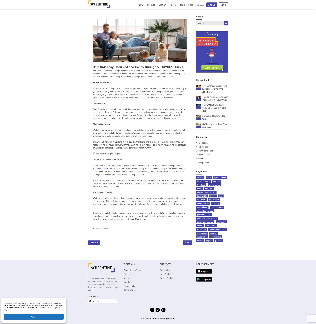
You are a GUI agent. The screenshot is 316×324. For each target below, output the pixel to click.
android (200, 177)
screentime (201, 229)
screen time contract (218, 229)
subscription (202, 237)
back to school (220, 177)
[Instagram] (163, 310)
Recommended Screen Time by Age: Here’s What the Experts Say (214, 88)
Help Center (165, 274)
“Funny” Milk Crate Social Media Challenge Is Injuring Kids (214, 107)
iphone (213, 196)
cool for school (214, 185)
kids (220, 196)
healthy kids (202, 196)
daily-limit (209, 188)
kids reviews (214, 199)
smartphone (202, 233)
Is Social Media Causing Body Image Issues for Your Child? (215, 98)
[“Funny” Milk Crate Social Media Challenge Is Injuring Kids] (198, 105)
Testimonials (201, 158)
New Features (202, 142)
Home (140, 4)
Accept (34, 317)
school (199, 225)
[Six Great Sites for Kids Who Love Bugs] (198, 124)
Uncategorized (202, 162)
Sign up (212, 4)
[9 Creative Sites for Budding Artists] (198, 116)
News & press (202, 146)
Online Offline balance (206, 150)
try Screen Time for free (136, 218)
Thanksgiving (215, 237)
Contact (200, 4)
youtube (218, 240)
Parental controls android (207, 218)
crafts (199, 188)
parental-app (202, 207)
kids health (201, 199)
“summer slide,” (102, 168)
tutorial (200, 240)
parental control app (205, 211)
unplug (209, 240)
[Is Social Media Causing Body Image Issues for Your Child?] (198, 97)
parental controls (203, 214)
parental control (217, 207)
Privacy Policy (130, 285)
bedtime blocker (203, 181)
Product (151, 4)
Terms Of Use (130, 289)
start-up (213, 233)
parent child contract (205, 222)
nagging (216, 203)
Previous (94, 242)
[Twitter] (158, 310)
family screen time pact (206, 192)
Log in (223, 4)
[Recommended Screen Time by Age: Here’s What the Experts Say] (198, 86)
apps (209, 177)
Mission (162, 4)
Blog (182, 4)
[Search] (226, 23)
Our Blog (128, 282)
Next (187, 242)
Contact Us (165, 270)
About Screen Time (132, 270)
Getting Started (166, 278)
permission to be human (145, 97)
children (216, 181)
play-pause (221, 222)
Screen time (210, 225)
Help (190, 4)
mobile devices (203, 203)
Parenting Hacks (101, 228)
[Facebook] (152, 310)
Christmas (201, 185)
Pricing (173, 4)
